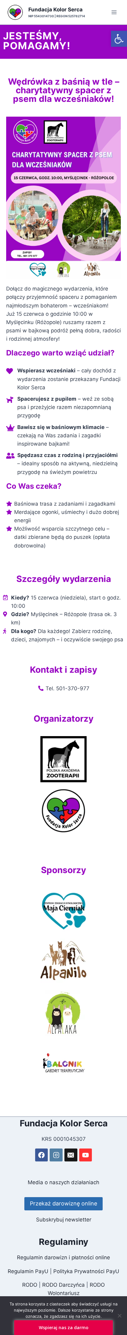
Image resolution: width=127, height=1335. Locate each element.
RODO (29, 1285)
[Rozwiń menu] (114, 12)
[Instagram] (56, 1155)
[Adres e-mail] (70, 1155)
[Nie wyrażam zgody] (119, 1316)
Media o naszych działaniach (63, 1182)
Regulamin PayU (28, 1271)
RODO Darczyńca (63, 1285)
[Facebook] (41, 1155)
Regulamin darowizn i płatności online (63, 1257)
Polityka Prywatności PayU (86, 1271)
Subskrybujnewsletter (63, 1220)
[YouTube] (85, 1155)
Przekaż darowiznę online (63, 1203)
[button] (119, 39)
